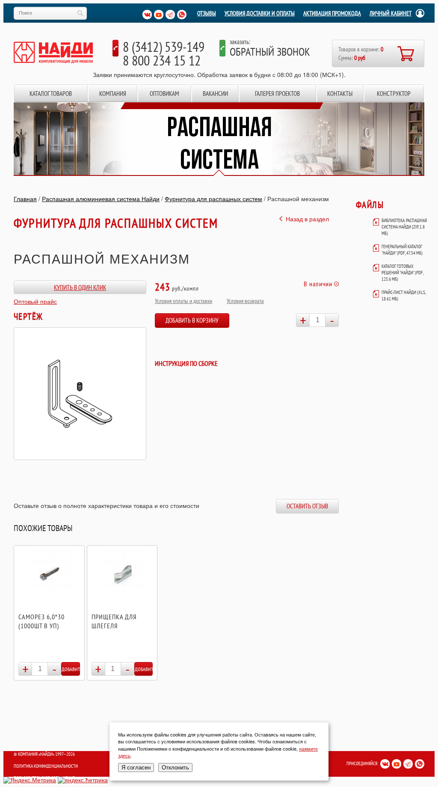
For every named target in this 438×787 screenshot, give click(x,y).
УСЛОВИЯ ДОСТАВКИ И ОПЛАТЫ (260, 13)
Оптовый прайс (35, 301)
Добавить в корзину (192, 320)
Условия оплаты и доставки (183, 301)
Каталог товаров (51, 93)
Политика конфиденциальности (46, 766)
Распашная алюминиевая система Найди (101, 198)
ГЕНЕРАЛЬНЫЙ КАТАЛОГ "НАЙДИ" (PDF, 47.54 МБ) (402, 250)
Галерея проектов (277, 93)
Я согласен (136, 767)
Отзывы (206, 13)
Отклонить (175, 767)
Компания (112, 93)
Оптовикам (164, 93)
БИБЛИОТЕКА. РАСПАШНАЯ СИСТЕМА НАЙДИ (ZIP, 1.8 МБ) (404, 226)
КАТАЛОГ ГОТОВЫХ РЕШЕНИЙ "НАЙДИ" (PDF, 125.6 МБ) (402, 272)
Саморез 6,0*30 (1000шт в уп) (41, 621)
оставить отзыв (307, 506)
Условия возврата (245, 301)
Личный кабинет (390, 13)
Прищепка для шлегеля (114, 621)
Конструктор (394, 93)
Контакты (339, 93)
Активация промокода (332, 13)
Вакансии (215, 93)
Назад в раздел (307, 219)
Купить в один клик (80, 287)
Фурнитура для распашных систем (213, 198)
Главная (25, 198)
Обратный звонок (270, 52)
